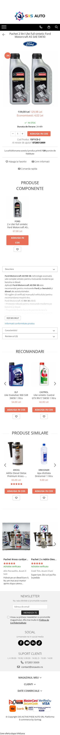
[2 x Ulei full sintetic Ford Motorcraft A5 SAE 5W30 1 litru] (17, 207)
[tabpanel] (30, 79)
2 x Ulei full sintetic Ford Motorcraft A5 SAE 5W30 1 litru (17, 226)
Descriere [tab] (9, 269)
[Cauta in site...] (56, 27)
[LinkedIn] (33, 643)
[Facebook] (21, 643)
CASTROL (44, 392)
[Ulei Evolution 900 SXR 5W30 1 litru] (16, 374)
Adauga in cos (39, 133)
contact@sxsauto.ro (32, 666)
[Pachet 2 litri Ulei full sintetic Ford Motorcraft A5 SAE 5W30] (30, 79)
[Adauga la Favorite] (17, 249)
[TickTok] (39, 643)
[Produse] (4, 27)
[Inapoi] (2, 34)
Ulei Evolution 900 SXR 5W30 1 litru (16, 397)
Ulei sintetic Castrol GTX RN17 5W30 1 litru (44, 397)
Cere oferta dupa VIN (10, 733)
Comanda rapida (28, 168)
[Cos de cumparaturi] (48, 27)
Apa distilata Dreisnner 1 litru (44, 475)
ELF (16, 392)
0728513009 (31, 662)
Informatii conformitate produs (20, 323)
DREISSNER (44, 470)
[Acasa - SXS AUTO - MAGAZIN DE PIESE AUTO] (30, 16)
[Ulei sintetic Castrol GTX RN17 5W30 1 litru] (44, 374)
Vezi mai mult (13, 318)
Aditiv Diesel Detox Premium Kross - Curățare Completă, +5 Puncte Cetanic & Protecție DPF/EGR (16, 475)
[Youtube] (27, 643)
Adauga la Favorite (17, 161)
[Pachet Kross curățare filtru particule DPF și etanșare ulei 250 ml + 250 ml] (16, 536)
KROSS (16, 470)
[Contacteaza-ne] (40, 27)
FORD (17, 221)
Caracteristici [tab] (11, 330)
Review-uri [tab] (11, 336)
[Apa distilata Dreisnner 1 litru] (44, 454)
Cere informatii (41, 161)
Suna (22, 733)
